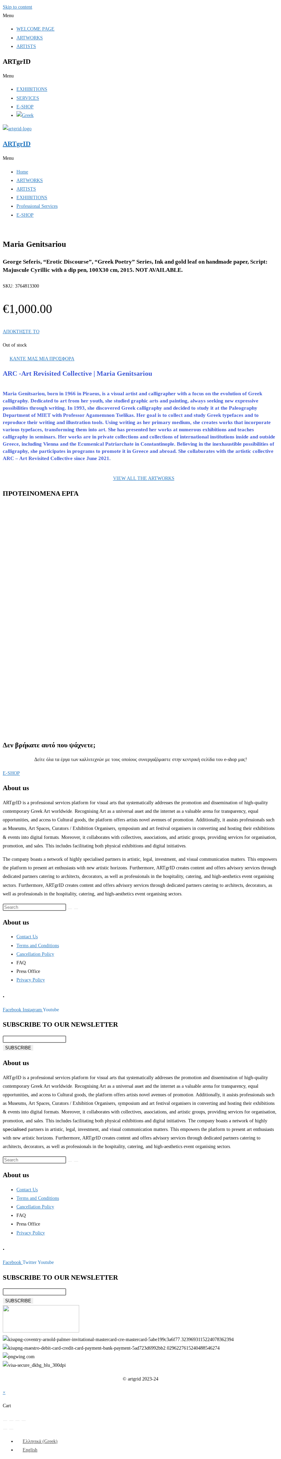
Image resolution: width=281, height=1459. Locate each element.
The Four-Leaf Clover (52, 557)
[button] (140, 15)
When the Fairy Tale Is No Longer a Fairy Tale (78, 629)
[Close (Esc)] (23, 1420)
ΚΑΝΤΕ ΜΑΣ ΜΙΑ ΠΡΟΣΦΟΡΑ (42, 358)
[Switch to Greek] (25, 115)
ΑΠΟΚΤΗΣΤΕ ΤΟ (21, 331)
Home (22, 171)
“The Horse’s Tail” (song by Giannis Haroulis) (78, 700)
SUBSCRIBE (18, 1047)
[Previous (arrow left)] (5, 1429)
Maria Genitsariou (45, 547)
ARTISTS (26, 46)
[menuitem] (37, 1441)
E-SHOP (25, 106)
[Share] (17, 1420)
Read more (40, 586)
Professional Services (37, 206)
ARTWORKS (29, 37)
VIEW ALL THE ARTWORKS (143, 478)
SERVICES (27, 98)
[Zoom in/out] (5, 1420)
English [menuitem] (30, 1449)
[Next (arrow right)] (11, 1429)
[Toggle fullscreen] (11, 1420)
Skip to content (17, 7)
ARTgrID (16, 143)
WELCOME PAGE (35, 29)
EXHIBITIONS (31, 89)
